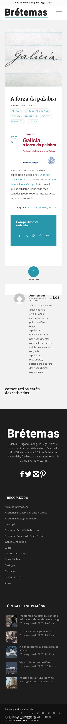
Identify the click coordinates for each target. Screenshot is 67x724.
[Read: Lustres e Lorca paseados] (11, 636)
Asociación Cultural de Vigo (36, 677)
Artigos (16, 110)
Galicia (52, 207)
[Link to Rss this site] (59, 713)
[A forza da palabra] (33, 58)
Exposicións (17, 121)
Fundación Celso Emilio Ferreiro (22, 530)
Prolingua (10, 565)
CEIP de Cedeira (44, 452)
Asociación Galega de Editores (21, 518)
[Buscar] (48, 13)
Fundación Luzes (14, 577)
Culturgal (10, 524)
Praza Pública (12, 559)
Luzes (8, 547)
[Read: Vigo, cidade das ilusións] (11, 667)
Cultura (15, 116)
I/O (31, 709)
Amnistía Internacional (17, 506)
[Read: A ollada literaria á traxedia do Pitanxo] (11, 651)
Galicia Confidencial (15, 541)
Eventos (46, 116)
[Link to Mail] (54, 713)
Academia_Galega (37, 207)
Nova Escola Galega (16, 553)
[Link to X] (21, 713)
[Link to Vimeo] (48, 713)
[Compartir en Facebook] (19, 235)
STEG (8, 582)
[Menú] (57, 13)
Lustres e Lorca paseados (35, 631)
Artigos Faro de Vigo (37, 110)
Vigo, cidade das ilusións (34, 662)
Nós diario (10, 571)
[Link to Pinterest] (38, 713)
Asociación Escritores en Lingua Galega (26, 512)
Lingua (33, 121)
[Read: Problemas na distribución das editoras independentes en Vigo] (11, 620)
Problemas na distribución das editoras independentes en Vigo (39, 617)
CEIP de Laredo (23, 452)
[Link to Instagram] (32, 713)
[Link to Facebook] (27, 713)
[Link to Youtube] (43, 713)
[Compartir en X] (26, 235)
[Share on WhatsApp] (33, 235)
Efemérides (31, 116)
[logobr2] (28, 13)
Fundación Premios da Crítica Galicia (24, 536)
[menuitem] (48, 13)
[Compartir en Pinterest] (40, 235)
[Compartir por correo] (47, 235)
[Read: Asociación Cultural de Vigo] (11, 682)
